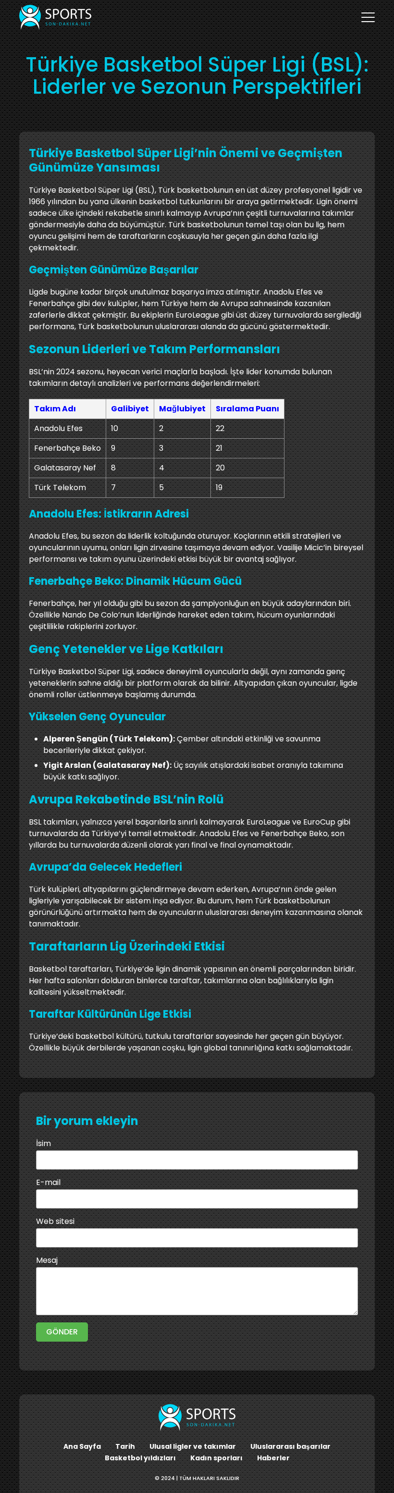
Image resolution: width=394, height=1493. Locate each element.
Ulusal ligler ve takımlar (192, 1446)
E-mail (48, 1182)
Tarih (125, 1446)
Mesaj (47, 1260)
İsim (43, 1143)
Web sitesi (55, 1221)
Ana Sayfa (82, 1446)
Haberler (273, 1458)
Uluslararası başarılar (290, 1446)
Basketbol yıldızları (140, 1458)
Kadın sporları (216, 1458)
